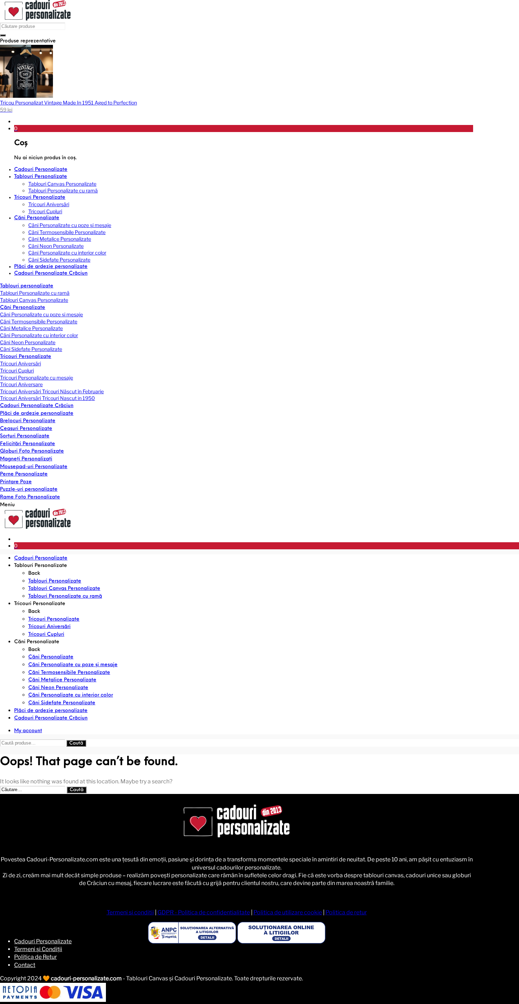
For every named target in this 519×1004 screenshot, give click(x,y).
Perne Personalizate (24, 474)
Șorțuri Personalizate (24, 436)
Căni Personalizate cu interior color (39, 335)
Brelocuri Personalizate (27, 421)
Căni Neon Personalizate (27, 342)
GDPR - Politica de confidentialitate (203, 912)
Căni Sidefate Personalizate (31, 349)
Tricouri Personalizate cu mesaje (36, 378)
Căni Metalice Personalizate (31, 328)
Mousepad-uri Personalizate (33, 467)
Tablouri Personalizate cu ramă (35, 293)
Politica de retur (346, 912)
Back (34, 573)
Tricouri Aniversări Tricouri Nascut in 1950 (47, 398)
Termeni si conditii (130, 912)
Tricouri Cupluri (17, 370)
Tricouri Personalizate (25, 356)
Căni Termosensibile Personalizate (38, 321)
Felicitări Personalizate (27, 444)
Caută (76, 743)
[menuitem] (243, 169)
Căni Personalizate (22, 307)
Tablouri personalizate (26, 286)
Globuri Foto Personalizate (32, 451)
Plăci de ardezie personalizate (36, 413)
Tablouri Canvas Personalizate (34, 300)
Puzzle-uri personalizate (29, 489)
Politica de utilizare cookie (287, 912)
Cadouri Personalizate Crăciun (36, 405)
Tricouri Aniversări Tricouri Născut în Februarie (52, 391)
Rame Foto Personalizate (30, 497)
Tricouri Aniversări (20, 363)
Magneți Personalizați (26, 459)
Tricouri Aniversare (21, 384)
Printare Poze (16, 482)
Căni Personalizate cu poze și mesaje (41, 314)
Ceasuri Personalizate (26, 428)
